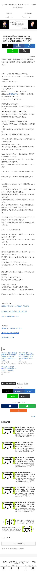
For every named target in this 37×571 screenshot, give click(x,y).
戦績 (27, 383)
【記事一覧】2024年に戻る (10, 333)
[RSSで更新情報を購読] (18, 410)
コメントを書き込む (18, 543)
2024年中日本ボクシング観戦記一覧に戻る (15, 306)
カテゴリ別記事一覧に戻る (10, 316)
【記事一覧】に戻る (7, 337)
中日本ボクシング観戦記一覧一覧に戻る (14, 311)
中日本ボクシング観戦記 (9, 383)
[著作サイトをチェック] (9, 406)
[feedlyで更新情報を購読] (27, 406)
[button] (24, 51)
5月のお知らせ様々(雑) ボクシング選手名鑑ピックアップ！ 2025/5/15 (9, 368)
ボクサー (20, 383)
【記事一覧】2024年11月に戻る (11, 328)
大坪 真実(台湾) (12, 94)
